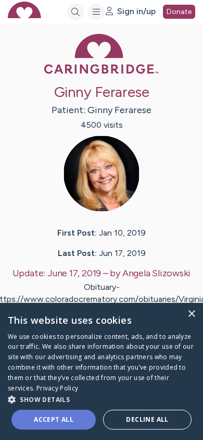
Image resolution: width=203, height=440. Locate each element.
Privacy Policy (57, 388)
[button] (101, 399)
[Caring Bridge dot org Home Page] (101, 72)
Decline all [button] (147, 419)
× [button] (191, 314)
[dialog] (101, 371)
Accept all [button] (53, 419)
